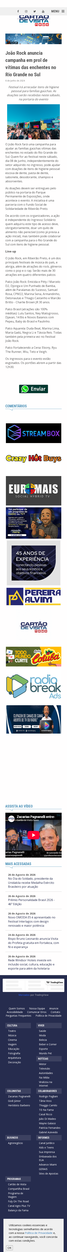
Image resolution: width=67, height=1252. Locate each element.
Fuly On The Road (18, 1201)
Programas (14, 1179)
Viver (41, 1025)
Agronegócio (15, 1143)
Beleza (43, 1040)
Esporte (43, 1048)
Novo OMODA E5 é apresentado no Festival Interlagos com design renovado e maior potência (31, 921)
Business (12, 1137)
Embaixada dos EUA (48, 1158)
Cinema (12, 1040)
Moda (42, 1035)
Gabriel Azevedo (48, 1132)
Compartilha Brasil (18, 1188)
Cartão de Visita (17, 1184)
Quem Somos (17, 1008)
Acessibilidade (15, 1012)
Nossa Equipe (37, 1008)
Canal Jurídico (46, 1143)
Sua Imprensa (47, 1152)
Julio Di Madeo (47, 1118)
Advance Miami (48, 1164)
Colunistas (14, 1091)
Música (12, 1035)
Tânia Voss (45, 1101)
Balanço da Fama (18, 1210)
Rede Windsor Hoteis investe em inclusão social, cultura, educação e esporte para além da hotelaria (31, 964)
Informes (43, 1137)
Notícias (43, 1058)
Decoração (14, 1062)
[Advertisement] (33, 769)
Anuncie (53, 1008)
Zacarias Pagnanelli (19, 1096)
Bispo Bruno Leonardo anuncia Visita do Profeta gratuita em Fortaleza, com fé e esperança (33, 943)
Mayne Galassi (47, 1123)
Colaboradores (47, 1091)
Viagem (12, 1044)
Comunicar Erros (36, 1012)
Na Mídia (44, 1077)
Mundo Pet (45, 1053)
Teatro (12, 1031)
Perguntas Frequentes (18, 1015)
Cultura (12, 1025)
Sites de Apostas (48, 1173)
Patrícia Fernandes (49, 1127)
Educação (13, 1048)
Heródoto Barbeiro (19, 1105)
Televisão (44, 1068)
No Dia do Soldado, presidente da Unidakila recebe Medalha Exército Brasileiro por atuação (31, 883)
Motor (42, 1064)
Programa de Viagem (15, 1195)
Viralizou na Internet (45, 1083)
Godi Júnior (14, 1101)
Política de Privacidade (48, 1015)
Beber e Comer (48, 1044)
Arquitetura (14, 1057)
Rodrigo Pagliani (48, 1096)
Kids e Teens (46, 1147)
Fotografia (14, 1053)
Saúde (42, 1031)
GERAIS (43, 1169)
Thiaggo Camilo (48, 1105)
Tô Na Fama (46, 1109)
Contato (55, 1012)
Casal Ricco (45, 1114)
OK (9, 1247)
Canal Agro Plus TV (19, 1205)
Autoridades (46, 1073)
